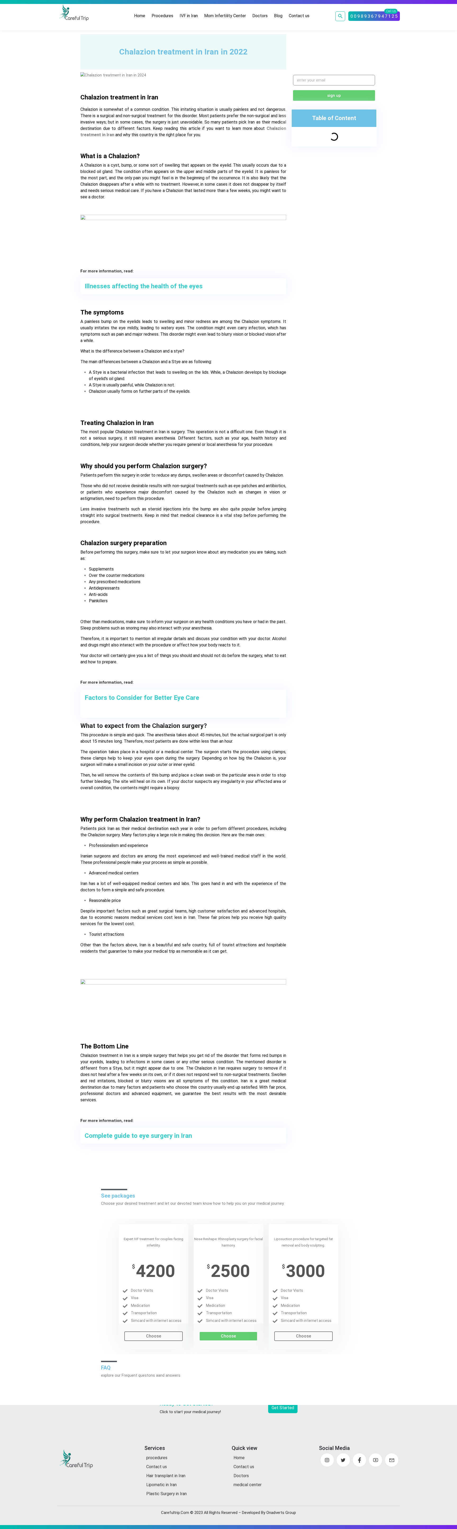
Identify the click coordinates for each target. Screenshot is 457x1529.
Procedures (162, 15)
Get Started (283, 1407)
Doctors (260, 15)
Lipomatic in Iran (161, 1484)
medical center (248, 1484)
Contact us (299, 15)
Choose (153, 1336)
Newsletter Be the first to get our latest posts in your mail (330, 54)
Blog (278, 15)
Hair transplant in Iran (165, 1475)
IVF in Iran (189, 15)
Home (139, 15)
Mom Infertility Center (225, 15)
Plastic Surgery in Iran (166, 1493)
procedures (156, 1457)
